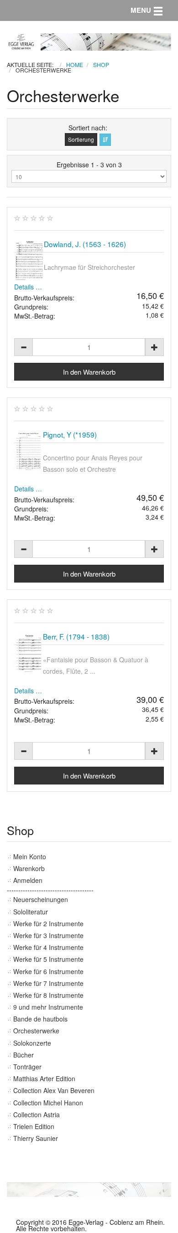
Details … (28, 286)
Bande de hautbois (40, 1018)
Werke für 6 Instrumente (48, 971)
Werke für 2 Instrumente (48, 923)
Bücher (23, 1054)
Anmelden (27, 880)
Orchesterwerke (36, 1030)
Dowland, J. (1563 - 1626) (85, 244)
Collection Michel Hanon (48, 1102)
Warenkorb (29, 868)
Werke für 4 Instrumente (48, 947)
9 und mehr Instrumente (48, 1006)
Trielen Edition (33, 1126)
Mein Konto (29, 856)
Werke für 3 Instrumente (48, 935)
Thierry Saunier (35, 1138)
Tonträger (27, 1066)
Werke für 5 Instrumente (48, 959)
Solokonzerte (32, 1042)
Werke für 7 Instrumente (48, 983)
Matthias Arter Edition (44, 1078)
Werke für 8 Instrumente (48, 995)
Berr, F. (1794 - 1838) (76, 636)
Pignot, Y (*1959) (70, 434)
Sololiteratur (30, 911)
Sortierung (81, 139)
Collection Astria (36, 1114)
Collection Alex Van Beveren (53, 1090)
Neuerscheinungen (40, 899)
